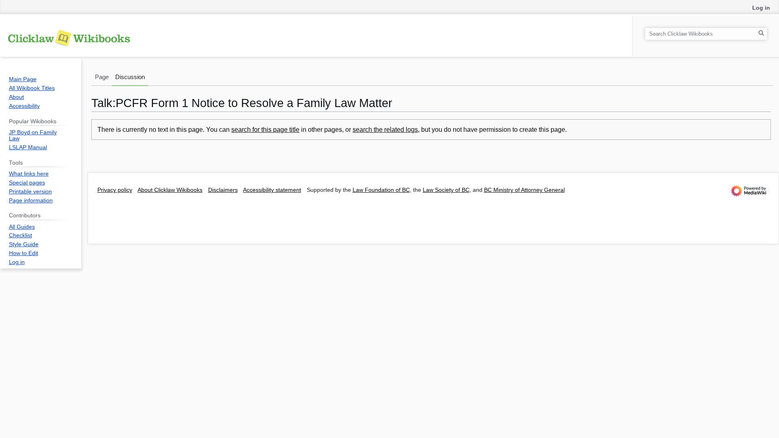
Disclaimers (223, 190)
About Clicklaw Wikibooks (170, 190)
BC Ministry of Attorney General (524, 190)
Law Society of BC (446, 190)
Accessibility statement (272, 190)
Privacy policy (114, 190)
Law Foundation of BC (381, 190)
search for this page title (265, 129)
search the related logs (385, 129)
